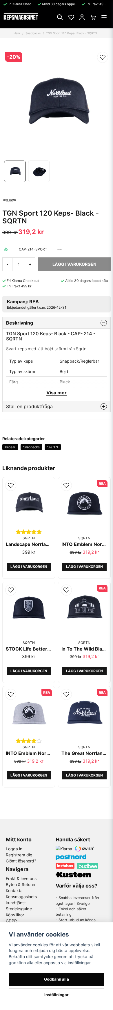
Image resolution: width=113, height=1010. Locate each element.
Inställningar (56, 994)
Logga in (14, 848)
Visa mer (56, 392)
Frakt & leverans (21, 878)
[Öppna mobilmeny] (104, 17)
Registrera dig (19, 854)
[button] (102, 57)
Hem (17, 33)
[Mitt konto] (82, 17)
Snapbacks (33, 33)
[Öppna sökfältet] (59, 17)
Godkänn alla (56, 979)
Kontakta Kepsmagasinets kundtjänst (21, 896)
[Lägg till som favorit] (70, 17)
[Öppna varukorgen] (93, 17)
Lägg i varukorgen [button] (28, 566)
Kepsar (10, 447)
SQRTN (52, 447)
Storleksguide (19, 908)
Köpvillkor (15, 914)
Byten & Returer (21, 884)
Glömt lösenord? (21, 860)
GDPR (11, 920)
